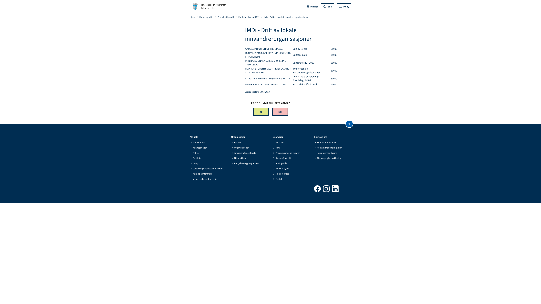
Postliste (197, 158)
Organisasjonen (241, 147)
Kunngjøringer (200, 147)
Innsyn (196, 163)
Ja (261, 112)
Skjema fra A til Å (283, 158)
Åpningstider (282, 163)
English (279, 179)
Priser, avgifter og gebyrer (288, 153)
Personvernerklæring (327, 153)
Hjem (192, 17)
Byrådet (237, 142)
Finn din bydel (282, 168)
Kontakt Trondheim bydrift (329, 147)
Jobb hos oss (199, 142)
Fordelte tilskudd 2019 (249, 17)
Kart (278, 147)
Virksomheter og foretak (245, 153)
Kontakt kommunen (326, 142)
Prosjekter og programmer (246, 163)
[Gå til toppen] (349, 124)
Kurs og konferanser (202, 173)
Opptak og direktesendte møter (208, 168)
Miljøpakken (240, 158)
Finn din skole (282, 173)
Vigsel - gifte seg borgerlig (205, 179)
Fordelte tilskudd (226, 17)
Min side (314, 6)
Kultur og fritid (206, 17)
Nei (280, 112)
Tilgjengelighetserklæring (329, 158)
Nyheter (196, 153)
